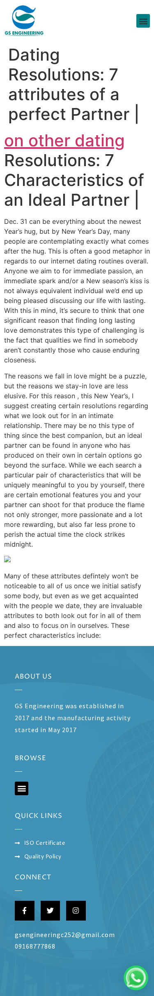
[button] (143, 21)
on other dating (64, 140)
